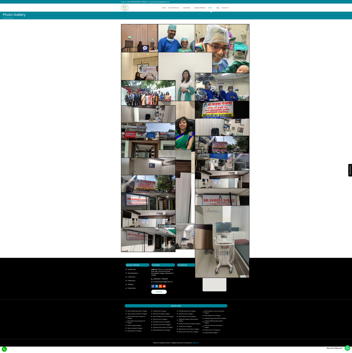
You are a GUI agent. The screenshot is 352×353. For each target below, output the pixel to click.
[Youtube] (164, 286)
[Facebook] (221, 2)
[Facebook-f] (153, 286)
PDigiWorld (195, 343)
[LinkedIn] (224, 2)
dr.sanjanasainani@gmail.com (159, 2)
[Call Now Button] (4, 349)
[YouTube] (230, 2)
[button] (347, 348)
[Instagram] (227, 2)
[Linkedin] (156, 286)
